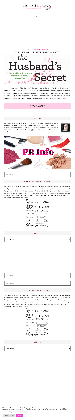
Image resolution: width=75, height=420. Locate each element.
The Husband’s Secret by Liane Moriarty (37, 52)
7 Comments (44, 49)
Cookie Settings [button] (9, 415)
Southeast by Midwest (37, 7)
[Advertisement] (39, 34)
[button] (37, 16)
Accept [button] (20, 415)
